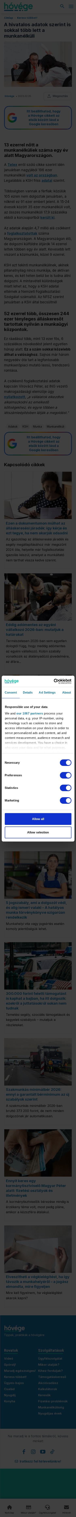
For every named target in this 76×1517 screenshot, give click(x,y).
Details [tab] (28, 692)
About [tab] (66, 692)
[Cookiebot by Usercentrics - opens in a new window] (54, 681)
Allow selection (38, 832)
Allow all (38, 819)
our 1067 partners (29, 713)
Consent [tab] (11, 692)
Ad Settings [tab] (47, 692)
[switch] (65, 775)
